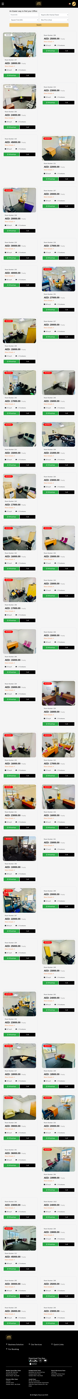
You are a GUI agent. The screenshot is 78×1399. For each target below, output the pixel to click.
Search (39, 25)
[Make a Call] (74, 4)
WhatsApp (12, 75)
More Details (9, 66)
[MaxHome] (39, 5)
